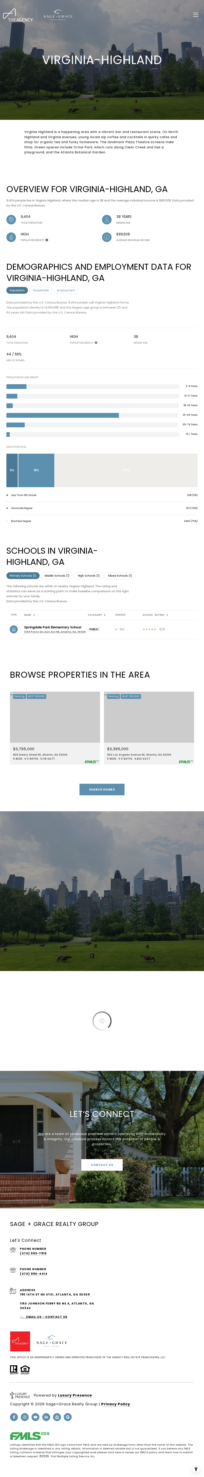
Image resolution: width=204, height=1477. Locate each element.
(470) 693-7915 (33, 1253)
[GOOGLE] (68, 1417)
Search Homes (102, 790)
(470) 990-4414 (33, 1274)
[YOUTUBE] (35, 1417)
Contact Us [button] (102, 1165)
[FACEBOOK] (14, 1417)
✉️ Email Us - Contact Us (44, 1317)
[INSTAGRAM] (25, 1417)
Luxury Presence (75, 1395)
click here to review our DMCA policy (133, 1452)
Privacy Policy (115, 1404)
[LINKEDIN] (46, 1417)
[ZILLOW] (57, 1417)
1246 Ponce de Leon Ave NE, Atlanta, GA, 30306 (55, 632)
